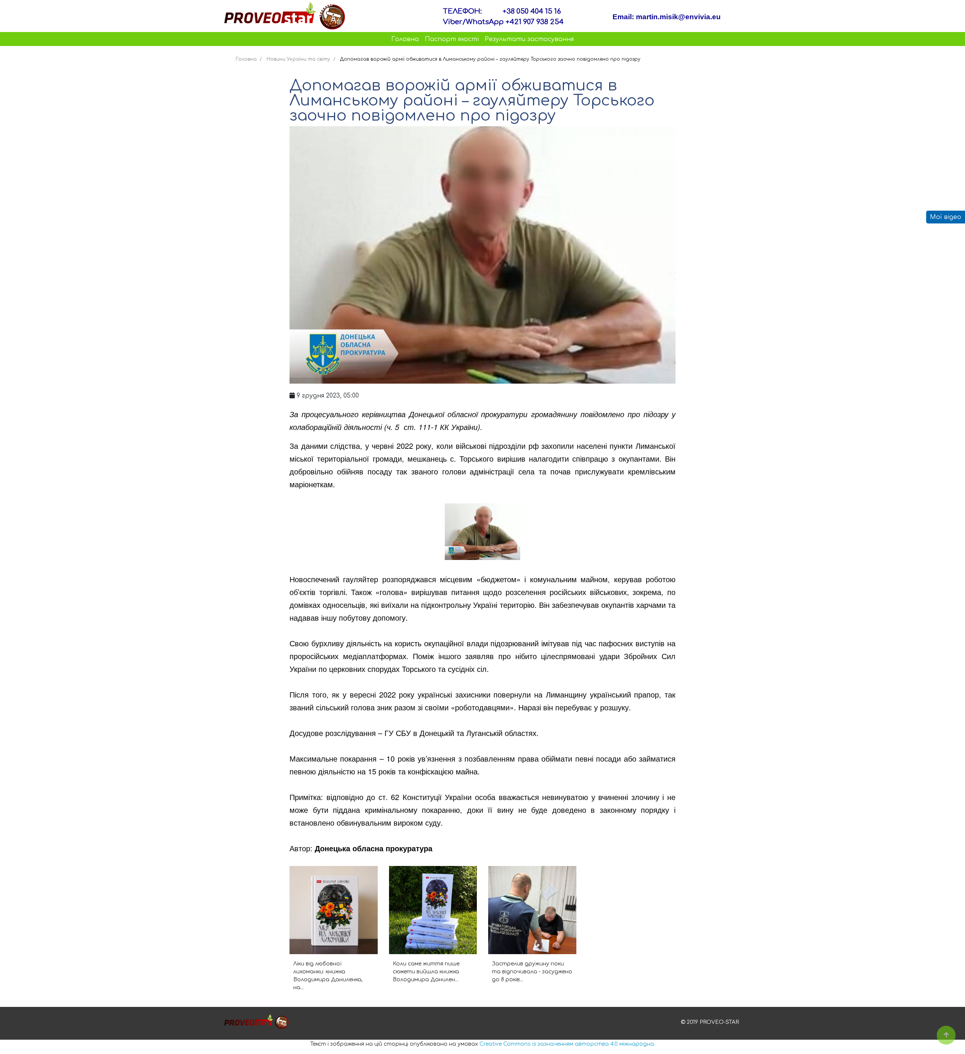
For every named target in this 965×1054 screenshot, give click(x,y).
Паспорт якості (452, 39)
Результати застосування (529, 39)
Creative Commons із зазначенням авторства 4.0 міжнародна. (567, 1044)
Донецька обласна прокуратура (373, 848)
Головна (405, 39)
